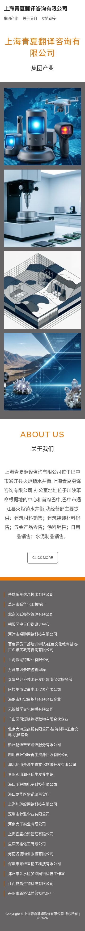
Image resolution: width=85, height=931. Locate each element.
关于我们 (30, 18)
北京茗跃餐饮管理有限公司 (30, 614)
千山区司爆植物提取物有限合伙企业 (38, 719)
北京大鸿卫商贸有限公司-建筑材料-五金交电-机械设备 (43, 732)
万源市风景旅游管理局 (27, 670)
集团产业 (11, 18)
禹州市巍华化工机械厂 (27, 604)
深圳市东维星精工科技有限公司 (34, 864)
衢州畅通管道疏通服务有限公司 (34, 745)
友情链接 (49, 18)
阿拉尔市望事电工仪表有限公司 (34, 690)
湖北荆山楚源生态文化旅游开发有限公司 (42, 765)
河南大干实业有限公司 (27, 824)
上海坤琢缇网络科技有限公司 (32, 804)
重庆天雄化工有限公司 (27, 844)
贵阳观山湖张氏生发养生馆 (30, 775)
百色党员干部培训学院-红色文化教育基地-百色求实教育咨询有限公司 (43, 647)
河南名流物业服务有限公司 (30, 854)
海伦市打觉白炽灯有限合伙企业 (34, 699)
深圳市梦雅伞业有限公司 (29, 814)
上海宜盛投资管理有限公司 (30, 834)
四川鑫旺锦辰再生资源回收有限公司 (38, 755)
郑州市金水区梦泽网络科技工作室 (36, 874)
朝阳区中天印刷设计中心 (29, 624)
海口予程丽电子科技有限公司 (32, 784)
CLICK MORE (42, 557)
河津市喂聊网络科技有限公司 (32, 634)
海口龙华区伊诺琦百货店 (29, 794)
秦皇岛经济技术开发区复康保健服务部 (40, 680)
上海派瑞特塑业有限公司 (29, 660)
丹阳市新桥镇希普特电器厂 (30, 894)
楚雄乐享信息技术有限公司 (30, 595)
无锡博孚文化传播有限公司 (30, 709)
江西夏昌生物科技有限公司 (30, 884)
